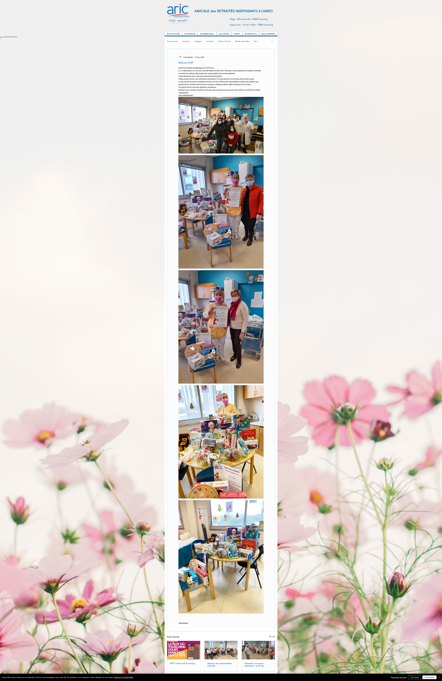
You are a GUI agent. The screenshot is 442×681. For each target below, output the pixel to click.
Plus (255, 41)
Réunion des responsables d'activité (219, 664)
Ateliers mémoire (224, 41)
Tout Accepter (429, 677)
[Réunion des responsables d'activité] (221, 650)
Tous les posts (172, 41)
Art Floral (209, 41)
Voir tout (272, 636)
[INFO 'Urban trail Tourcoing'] (183, 650)
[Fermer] (439, 677)
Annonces (186, 41)
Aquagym (198, 41)
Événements (183, 623)
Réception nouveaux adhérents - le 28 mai (254, 664)
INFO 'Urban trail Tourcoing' (182, 663)
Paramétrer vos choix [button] (398, 677)
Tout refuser (414, 677)
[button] (272, 41)
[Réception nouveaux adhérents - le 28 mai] (258, 650)
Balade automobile (242, 41)
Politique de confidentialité (123, 677)
